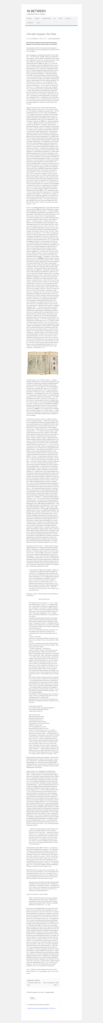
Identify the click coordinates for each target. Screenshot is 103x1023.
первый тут (34, 55)
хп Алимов (34, 38)
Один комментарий (54, 38)
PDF (55, 18)
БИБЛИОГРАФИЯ (46, 18)
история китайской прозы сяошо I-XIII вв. (46, 969)
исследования (43, 971)
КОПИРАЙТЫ (30, 22)
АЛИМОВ (37, 18)
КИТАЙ (28, 971)
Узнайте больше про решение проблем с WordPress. (41, 1008)
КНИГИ (60, 18)
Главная (29, 18)
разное (38, 22)
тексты (28, 973)
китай (49, 971)
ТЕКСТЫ (33, 971)
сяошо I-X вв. (55, 971)
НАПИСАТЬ (68, 18)
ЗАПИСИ (33, 969)
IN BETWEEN (36, 11)
